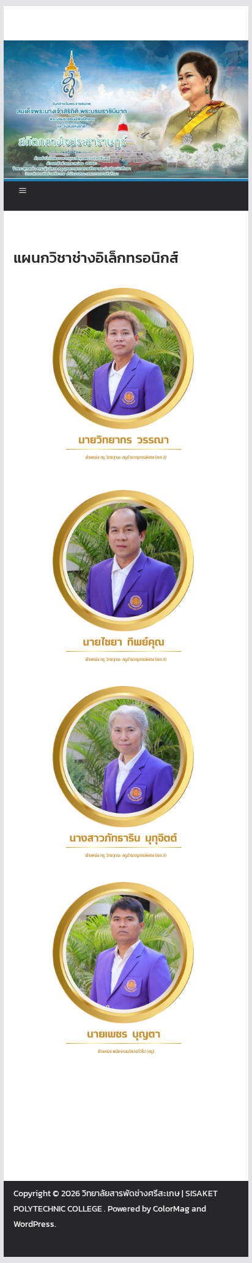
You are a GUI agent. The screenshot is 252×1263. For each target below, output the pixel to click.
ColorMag (171, 1208)
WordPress (33, 1224)
